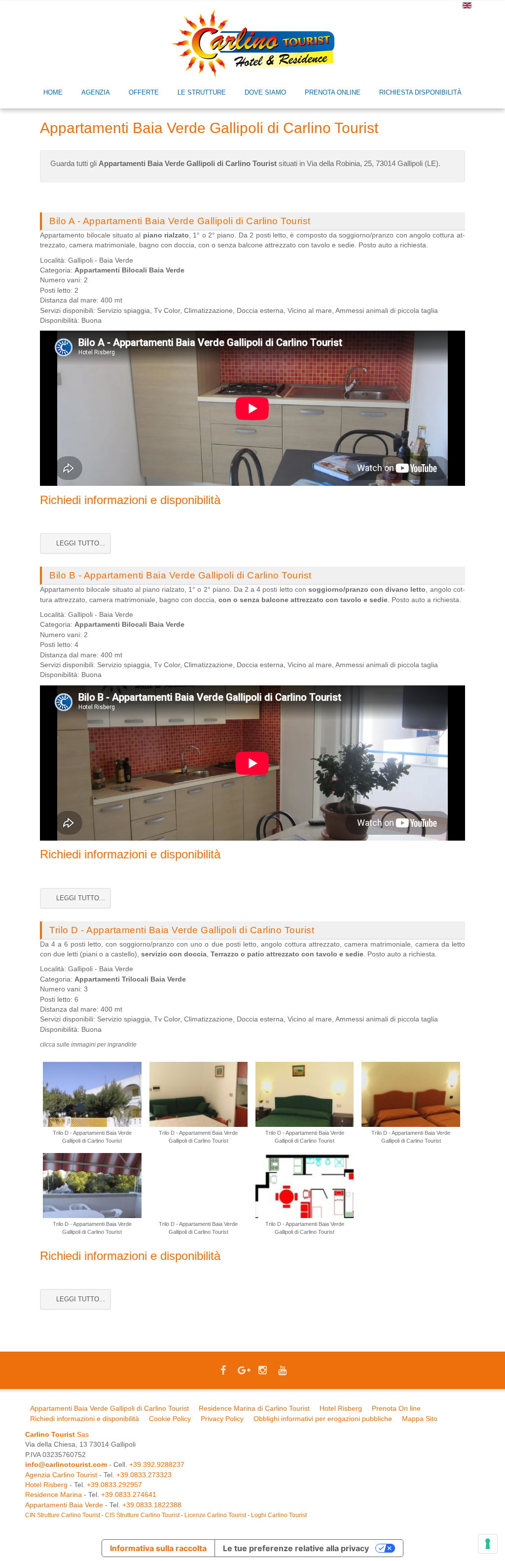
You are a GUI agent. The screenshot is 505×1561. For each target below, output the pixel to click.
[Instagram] (262, 1371)
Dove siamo (265, 92)
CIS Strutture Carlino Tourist (142, 1515)
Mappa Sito (419, 1419)
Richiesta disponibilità (420, 92)
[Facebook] (223, 1371)
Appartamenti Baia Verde (64, 1505)
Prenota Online (333, 92)
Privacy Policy (222, 1419)
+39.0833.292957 (114, 1485)
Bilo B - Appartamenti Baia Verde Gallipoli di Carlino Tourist (180, 575)
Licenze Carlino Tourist (215, 1515)
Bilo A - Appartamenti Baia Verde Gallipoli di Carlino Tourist (180, 221)
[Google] (243, 1371)
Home (53, 92)
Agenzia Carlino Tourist (61, 1475)
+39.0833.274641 (128, 1494)
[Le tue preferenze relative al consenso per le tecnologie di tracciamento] (487, 1543)
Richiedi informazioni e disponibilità (130, 500)
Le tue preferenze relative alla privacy (296, 1548)
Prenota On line (396, 1408)
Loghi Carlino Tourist (279, 1515)
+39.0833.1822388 (151, 1505)
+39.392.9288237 (156, 1464)
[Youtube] (282, 1371)
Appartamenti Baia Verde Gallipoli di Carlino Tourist (109, 1408)
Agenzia (95, 92)
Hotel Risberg (341, 1408)
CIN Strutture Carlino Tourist (62, 1515)
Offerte (144, 92)
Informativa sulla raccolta (158, 1548)
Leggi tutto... (79, 543)
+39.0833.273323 (144, 1475)
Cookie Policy (170, 1419)
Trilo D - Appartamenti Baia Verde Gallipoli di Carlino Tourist (181, 930)
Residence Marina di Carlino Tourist (254, 1408)
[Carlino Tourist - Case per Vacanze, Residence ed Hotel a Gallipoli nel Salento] (252, 43)
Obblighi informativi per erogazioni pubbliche (322, 1419)
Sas (57, 1434)
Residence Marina (53, 1494)
